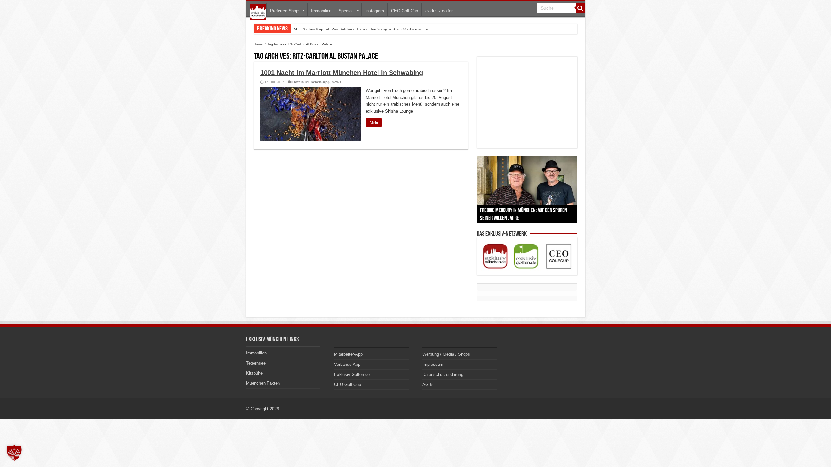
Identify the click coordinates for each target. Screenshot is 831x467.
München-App (317, 82)
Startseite (257, 11)
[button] (14, 452)
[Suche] (580, 8)
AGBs (428, 384)
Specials (347, 10)
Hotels (298, 82)
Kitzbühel (255, 373)
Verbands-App (347, 364)
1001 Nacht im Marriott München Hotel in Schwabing (341, 72)
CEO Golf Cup (404, 10)
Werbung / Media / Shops (446, 354)
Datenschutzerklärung (442, 374)
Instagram (374, 10)
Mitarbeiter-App (348, 354)
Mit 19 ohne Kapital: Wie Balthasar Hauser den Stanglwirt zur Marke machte (360, 29)
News (336, 82)
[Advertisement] (527, 102)
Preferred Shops (285, 10)
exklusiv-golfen (439, 10)
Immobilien (321, 10)
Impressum (432, 364)
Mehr (374, 122)
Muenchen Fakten (263, 383)
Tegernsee (256, 363)
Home (258, 44)
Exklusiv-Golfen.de (352, 374)
